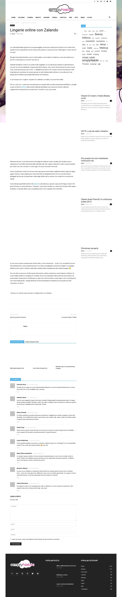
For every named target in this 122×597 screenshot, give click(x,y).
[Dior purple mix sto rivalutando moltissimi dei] (96, 150)
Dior (84, 45)
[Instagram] (101, 1)
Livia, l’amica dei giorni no (40, 368)
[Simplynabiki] (61, 9)
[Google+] (97, 1)
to (103, 61)
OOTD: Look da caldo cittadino (94, 131)
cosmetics (100, 41)
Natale (88, 51)
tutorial (93, 64)
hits (90, 44)
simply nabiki (88, 57)
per (92, 51)
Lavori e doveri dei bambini (65, 584)
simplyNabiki (90, 60)
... (82, 31)
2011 (85, 31)
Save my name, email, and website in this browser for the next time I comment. (36, 539)
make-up (96, 48)
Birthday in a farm (62, 575)
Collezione (104, 38)
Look (84, 48)
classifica (97, 38)
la (107, 44)
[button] (109, 17)
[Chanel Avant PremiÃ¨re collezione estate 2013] (96, 185)
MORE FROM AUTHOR (32, 342)
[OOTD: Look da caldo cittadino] (96, 121)
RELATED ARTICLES (17, 342)
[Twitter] (107, 1)
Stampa (30, 17)
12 (111, 100)
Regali (83, 54)
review (89, 54)
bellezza (86, 38)
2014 (97, 31)
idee (97, 45)
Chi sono (21, 17)
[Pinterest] (104, 1)
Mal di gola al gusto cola (17, 368)
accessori (85, 34)
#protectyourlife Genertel (18, 317)
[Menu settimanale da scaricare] (50, 569)
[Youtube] (110, 1)
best (93, 38)
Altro (89, 17)
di (106, 41)
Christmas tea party (89, 248)
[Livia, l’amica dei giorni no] (43, 356)
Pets (76, 17)
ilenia (103, 44)
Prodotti (104, 51)
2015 (101, 31)
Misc (83, 51)
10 (111, 133)
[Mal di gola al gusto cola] (20, 356)
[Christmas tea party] (96, 230)
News (83, 17)
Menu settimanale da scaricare (66, 565)
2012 (89, 31)
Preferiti (97, 51)
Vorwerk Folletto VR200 (69, 317)
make (89, 48)
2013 (93, 31)
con (83, 41)
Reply (18, 391)
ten (101, 61)
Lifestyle (63, 17)
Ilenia (13, 34)
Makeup (104, 48)
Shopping (96, 54)
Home (13, 17)
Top (107, 61)
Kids (70, 17)
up (99, 64)
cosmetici (90, 41)
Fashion (46, 17)
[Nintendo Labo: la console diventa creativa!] (66, 355)
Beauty (38, 17)
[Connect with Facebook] (11, 502)
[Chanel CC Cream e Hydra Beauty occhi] (96, 82)
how (94, 44)
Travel (54, 17)
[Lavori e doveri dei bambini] (50, 587)
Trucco (85, 64)
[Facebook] (94, 1)
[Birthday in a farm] (49, 577)
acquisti (91, 34)
